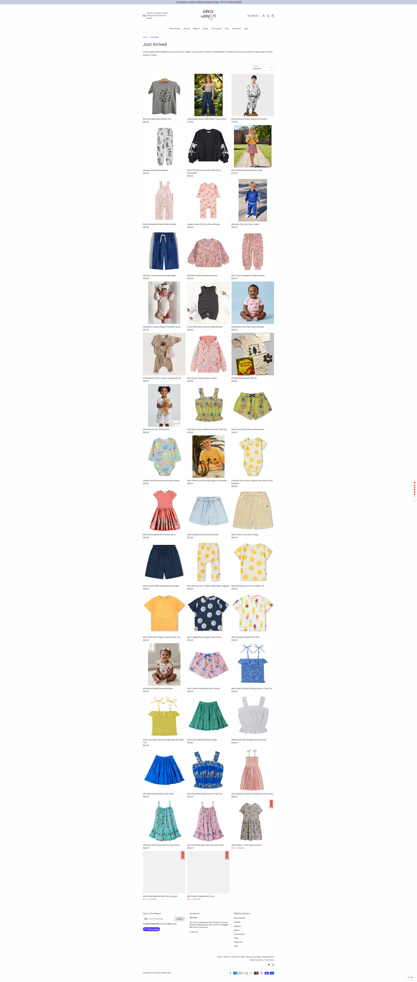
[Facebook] (206, 508)
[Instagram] (210, 508)
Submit (224, 498)
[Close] (233, 470)
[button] (414, 490)
